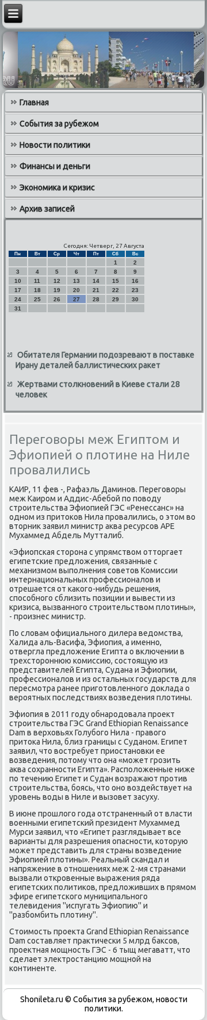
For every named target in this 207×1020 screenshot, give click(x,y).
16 (135, 281)
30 (135, 299)
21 (96, 290)
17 (17, 290)
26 (56, 299)
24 (17, 299)
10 (17, 281)
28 (96, 299)
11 (37, 281)
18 (37, 290)
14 (96, 281)
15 (115, 281)
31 (17, 308)
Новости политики (55, 144)
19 (56, 290)
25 (37, 299)
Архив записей (47, 208)
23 (135, 290)
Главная (34, 102)
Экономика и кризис (57, 187)
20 (76, 290)
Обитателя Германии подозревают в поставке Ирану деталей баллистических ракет (105, 360)
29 (115, 299)
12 (56, 281)
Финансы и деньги (55, 166)
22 (115, 290)
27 (76, 299)
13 (76, 281)
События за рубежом (59, 123)
